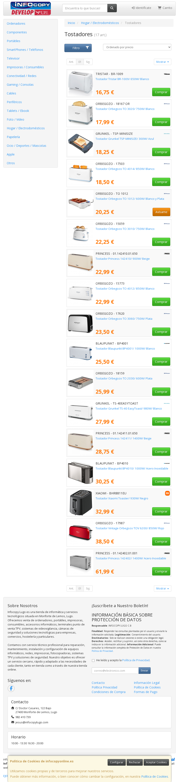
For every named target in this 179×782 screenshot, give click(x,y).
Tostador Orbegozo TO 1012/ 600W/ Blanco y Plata (130, 199)
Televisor (13, 58)
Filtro (76, 48)
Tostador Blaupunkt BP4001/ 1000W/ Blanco (125, 348)
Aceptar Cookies (156, 762)
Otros (11, 163)
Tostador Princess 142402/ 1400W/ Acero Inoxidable (131, 558)
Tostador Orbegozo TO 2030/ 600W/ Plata (124, 378)
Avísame (161, 212)
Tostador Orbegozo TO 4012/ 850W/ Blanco (125, 288)
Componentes (17, 32)
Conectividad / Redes (21, 76)
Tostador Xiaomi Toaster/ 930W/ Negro (122, 498)
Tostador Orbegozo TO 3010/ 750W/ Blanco (125, 229)
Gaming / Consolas (20, 84)
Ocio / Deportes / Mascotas (26, 145)
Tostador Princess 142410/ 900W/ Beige (123, 259)
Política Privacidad (104, 687)
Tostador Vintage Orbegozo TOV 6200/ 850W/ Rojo (130, 528)
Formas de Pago (145, 692)
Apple (11, 154)
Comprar (161, 92)
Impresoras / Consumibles (25, 67)
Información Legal (147, 683)
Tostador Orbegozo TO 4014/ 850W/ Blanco (125, 169)
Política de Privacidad (102, 650)
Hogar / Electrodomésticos (26, 128)
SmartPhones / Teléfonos (25, 50)
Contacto (98, 683)
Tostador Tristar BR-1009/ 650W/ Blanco (122, 79)
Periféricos (14, 102)
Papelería (13, 137)
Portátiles (13, 41)
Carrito (167, 8)
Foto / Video (15, 119)
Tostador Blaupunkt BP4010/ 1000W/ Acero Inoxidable (132, 468)
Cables (11, 93)
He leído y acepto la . (123, 660)
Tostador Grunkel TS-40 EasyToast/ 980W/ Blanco (129, 408)
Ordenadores (16, 23)
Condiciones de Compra (109, 692)
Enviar (144, 670)
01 (79, 62)
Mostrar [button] (161, 62)
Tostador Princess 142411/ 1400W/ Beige (123, 438)
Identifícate (143, 8)
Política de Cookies (154, 776)
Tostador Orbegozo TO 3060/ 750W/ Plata (124, 319)
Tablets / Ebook (18, 111)
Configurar (116, 762)
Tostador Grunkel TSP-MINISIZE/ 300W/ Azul (125, 139)
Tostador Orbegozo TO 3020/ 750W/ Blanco (125, 109)
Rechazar (134, 762)
